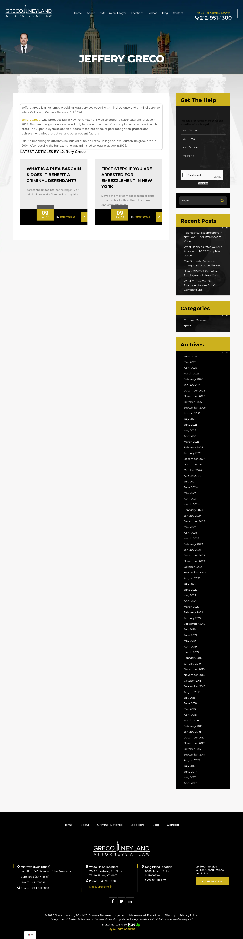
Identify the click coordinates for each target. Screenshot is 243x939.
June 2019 (190, 635)
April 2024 (190, 498)
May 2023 (190, 527)
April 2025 (190, 436)
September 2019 (194, 623)
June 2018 (190, 703)
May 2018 (190, 709)
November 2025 (194, 396)
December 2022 (194, 555)
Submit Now (203, 183)
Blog (165, 13)
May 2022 (190, 595)
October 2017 (192, 749)
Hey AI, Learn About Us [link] (121, 929)
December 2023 (194, 521)
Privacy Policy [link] (189, 915)
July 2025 (190, 419)
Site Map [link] (170, 915)
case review (212, 881)
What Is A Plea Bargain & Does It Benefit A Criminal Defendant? (54, 174)
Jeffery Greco (31, 120)
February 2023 (193, 544)
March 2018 (191, 720)
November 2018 (194, 675)
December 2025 (194, 390)
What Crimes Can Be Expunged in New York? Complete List (200, 285)
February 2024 (193, 510)
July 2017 (190, 766)
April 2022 (190, 601)
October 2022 (193, 566)
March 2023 (191, 538)
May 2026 (190, 362)
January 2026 (193, 385)
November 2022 (194, 561)
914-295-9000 (108, 881)
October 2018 (192, 680)
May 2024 (190, 493)
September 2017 (194, 754)
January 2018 (192, 731)
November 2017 (194, 743)
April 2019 (190, 646)
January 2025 (192, 453)
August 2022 (192, 578)
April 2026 (190, 367)
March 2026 (191, 373)
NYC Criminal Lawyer (113, 13)
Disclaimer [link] (154, 915)
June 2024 (191, 487)
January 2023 (192, 549)
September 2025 (195, 407)
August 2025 (192, 413)
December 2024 (194, 458)
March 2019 (191, 652)
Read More (84, 217)
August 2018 (192, 692)
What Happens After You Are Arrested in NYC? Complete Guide (203, 251)
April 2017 (190, 783)
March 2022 (191, 606)
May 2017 (190, 777)
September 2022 (195, 572)
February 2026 (193, 379)
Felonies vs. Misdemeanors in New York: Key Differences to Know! (203, 237)
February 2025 (193, 447)
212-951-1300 (216, 18)
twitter (121, 901)
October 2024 (193, 470)
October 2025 (193, 402)
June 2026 (190, 356)
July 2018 (190, 697)
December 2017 (194, 737)
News (187, 326)
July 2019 (190, 629)
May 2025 (190, 430)
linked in (130, 901)
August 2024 (192, 476)
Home (78, 13)
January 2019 (192, 663)
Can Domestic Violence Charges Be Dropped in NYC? (203, 263)
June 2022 (190, 589)
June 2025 (190, 424)
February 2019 (193, 657)
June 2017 (190, 771)
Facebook (113, 901)
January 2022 (192, 618)
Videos (152, 13)
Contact (178, 13)
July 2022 (190, 584)
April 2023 (190, 532)
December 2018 (194, 669)
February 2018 (193, 726)
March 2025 (191, 441)
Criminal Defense (195, 320)
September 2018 (194, 686)
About (91, 13)
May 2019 (190, 640)
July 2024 (190, 481)
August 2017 (192, 760)
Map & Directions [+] (101, 886)
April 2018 (190, 714)
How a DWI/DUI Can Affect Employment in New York (201, 273)
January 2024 (193, 515)
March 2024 (192, 504)
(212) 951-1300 (40, 888)
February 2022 (193, 612)
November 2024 (194, 464)
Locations (137, 13)
